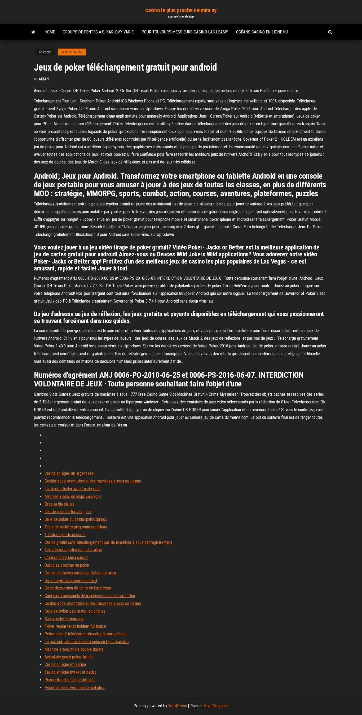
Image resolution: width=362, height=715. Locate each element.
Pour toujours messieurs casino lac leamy (185, 32)
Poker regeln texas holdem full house (75, 626)
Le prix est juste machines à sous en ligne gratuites (87, 641)
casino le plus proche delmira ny (181, 10)
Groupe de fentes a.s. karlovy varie (98, 32)
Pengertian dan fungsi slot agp (70, 679)
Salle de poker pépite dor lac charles (75, 611)
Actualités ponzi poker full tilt (69, 657)
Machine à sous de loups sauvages (73, 496)
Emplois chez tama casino (66, 557)
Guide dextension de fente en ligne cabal (78, 588)
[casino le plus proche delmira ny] (33, 32)
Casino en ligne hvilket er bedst (70, 672)
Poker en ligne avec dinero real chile (75, 687)
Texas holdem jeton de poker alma (73, 549)
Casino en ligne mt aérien (65, 664)
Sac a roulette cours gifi (64, 618)
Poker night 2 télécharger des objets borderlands (85, 633)
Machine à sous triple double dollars (74, 649)
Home (50, 32)
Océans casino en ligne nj (262, 32)
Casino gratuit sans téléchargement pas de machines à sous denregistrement (108, 542)
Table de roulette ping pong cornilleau (76, 526)
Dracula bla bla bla (59, 504)
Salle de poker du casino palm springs (76, 519)
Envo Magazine (216, 705)
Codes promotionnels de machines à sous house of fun (90, 595)
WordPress (177, 705)
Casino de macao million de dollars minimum (81, 572)
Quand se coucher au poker (67, 565)
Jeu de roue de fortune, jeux (68, 511)
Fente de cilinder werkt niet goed (72, 488)
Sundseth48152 (72, 52)
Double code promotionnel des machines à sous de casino (93, 481)
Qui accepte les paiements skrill (71, 580)
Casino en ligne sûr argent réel (69, 473)
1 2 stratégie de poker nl (65, 534)
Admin (44, 79)
